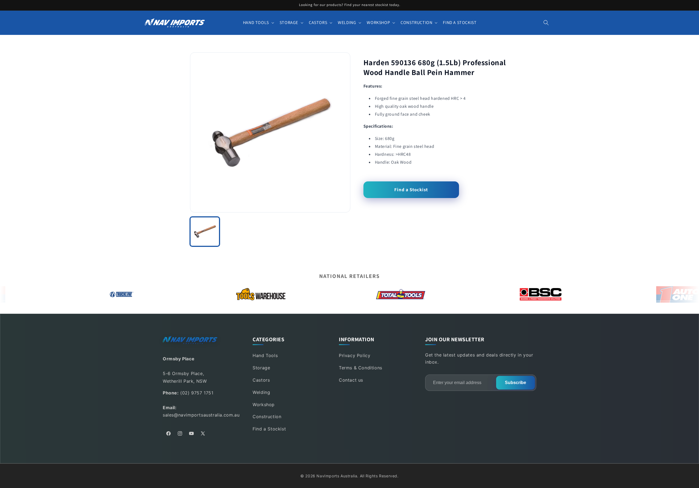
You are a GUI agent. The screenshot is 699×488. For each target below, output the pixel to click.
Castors (261, 380)
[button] (258, 23)
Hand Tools (265, 355)
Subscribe (515, 382)
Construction (267, 416)
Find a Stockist (411, 190)
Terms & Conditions (360, 367)
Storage (261, 367)
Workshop (264, 404)
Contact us (351, 380)
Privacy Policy (354, 355)
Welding (261, 392)
